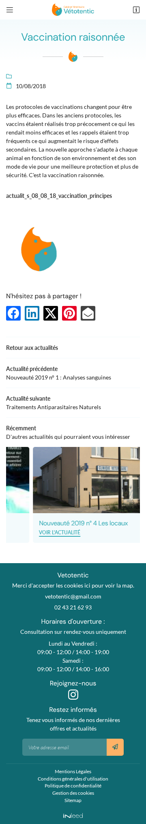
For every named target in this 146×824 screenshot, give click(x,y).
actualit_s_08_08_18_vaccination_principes (59, 195)
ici (87, 585)
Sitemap (73, 800)
